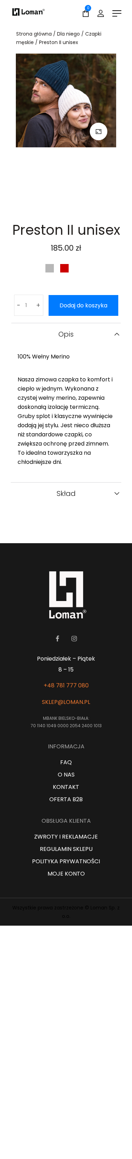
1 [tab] (56, 198)
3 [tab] (76, 198)
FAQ (66, 762)
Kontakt (66, 787)
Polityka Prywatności (66, 861)
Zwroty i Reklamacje (66, 837)
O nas (66, 775)
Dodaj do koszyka (83, 305)
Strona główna (34, 33)
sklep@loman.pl (66, 702)
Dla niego (68, 33)
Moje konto (66, 874)
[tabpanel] (66, 129)
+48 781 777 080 (66, 685)
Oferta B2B (66, 799)
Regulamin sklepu (66, 849)
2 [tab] (66, 198)
